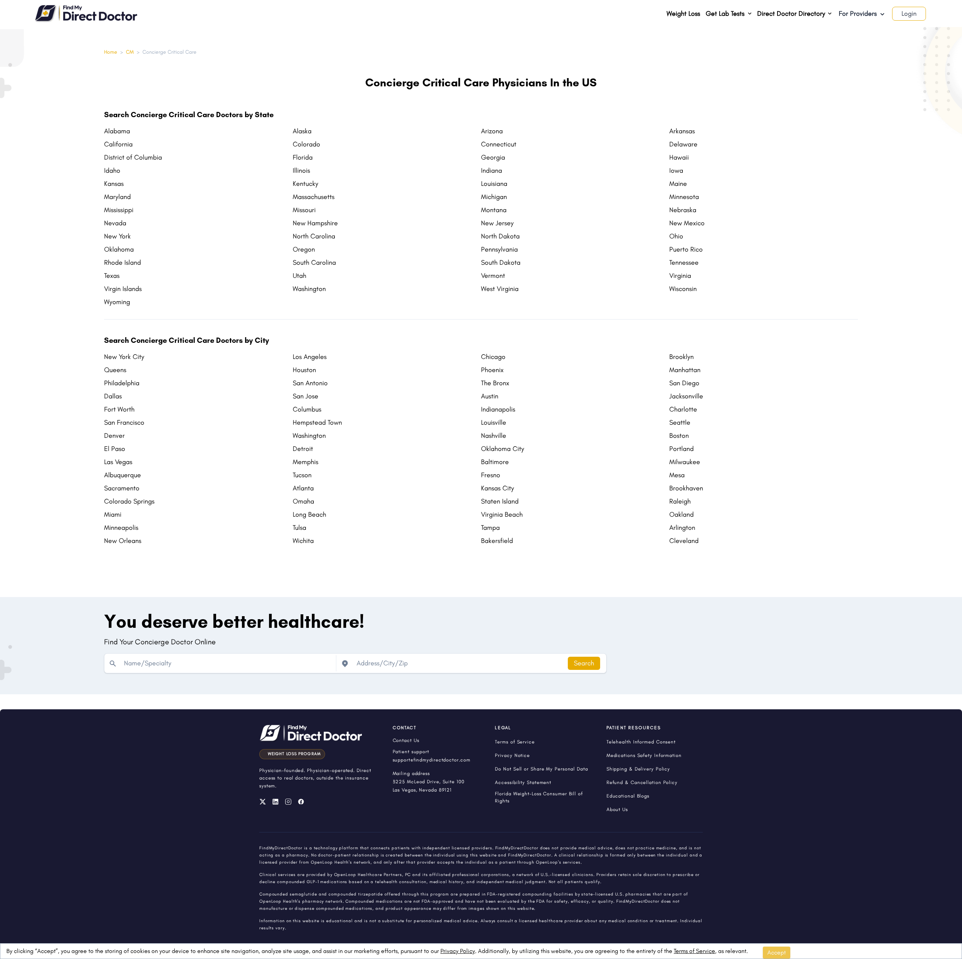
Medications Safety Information (644, 755)
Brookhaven (686, 488)
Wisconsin (683, 289)
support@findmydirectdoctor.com (431, 760)
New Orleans (122, 541)
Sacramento (121, 488)
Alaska (302, 131)
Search (584, 663)
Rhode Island (122, 262)
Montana (494, 210)
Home (110, 52)
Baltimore (495, 462)
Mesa (677, 475)
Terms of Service (694, 950)
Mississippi (118, 210)
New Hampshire (315, 223)
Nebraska (682, 210)
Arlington (682, 527)
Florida (303, 157)
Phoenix (492, 370)
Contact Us (406, 740)
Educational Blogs (628, 796)
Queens (115, 370)
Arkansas (682, 131)
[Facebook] (301, 801)
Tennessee (684, 262)
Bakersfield (497, 541)
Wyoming (117, 302)
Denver (114, 435)
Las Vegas (118, 462)
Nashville (493, 435)
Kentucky (305, 183)
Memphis (305, 462)
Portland (681, 449)
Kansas (114, 183)
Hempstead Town (317, 422)
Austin (489, 396)
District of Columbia (133, 157)
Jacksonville (686, 396)
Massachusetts (313, 197)
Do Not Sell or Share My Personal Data (541, 769)
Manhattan (684, 370)
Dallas (113, 396)
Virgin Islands (123, 289)
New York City (124, 357)
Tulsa (299, 527)
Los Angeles (310, 357)
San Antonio (310, 383)
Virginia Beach (502, 514)
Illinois (301, 170)
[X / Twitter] (262, 801)
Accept (776, 952)
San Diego (684, 383)
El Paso (114, 449)
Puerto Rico (686, 249)
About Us (617, 809)
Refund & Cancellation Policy (642, 782)
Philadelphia (121, 383)
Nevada (115, 223)
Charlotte (683, 409)
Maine (678, 183)
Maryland (117, 197)
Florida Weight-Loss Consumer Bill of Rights (538, 797)
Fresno (490, 475)
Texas (111, 275)
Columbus (307, 409)
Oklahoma (119, 249)
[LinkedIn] (275, 801)
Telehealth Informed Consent (641, 742)
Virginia (680, 275)
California (118, 144)
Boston (679, 435)
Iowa (676, 170)
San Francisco (124, 422)
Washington (309, 289)
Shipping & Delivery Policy (638, 769)
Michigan (494, 197)
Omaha (303, 501)
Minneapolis (121, 527)
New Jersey (497, 223)
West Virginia (500, 289)
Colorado (306, 144)
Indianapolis (498, 409)
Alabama (117, 131)
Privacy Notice (512, 755)
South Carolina (314, 262)
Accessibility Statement (523, 782)
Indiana (491, 170)
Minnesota (684, 197)
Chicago (493, 357)
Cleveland (684, 541)
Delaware (683, 144)
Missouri (304, 210)
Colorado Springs (129, 501)
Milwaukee (684, 462)
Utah (299, 275)
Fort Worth (119, 409)
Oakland (681, 514)
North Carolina (314, 236)
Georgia (493, 157)
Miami (112, 514)
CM (130, 52)
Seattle (679, 422)
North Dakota (500, 236)
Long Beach (309, 514)
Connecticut (498, 144)
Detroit (303, 449)
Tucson (302, 475)
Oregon (304, 249)
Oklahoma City (502, 449)
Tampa (490, 527)
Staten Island (500, 501)
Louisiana (494, 183)
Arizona (492, 131)
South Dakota (500, 262)
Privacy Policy (457, 950)
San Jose (305, 396)
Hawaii (679, 157)
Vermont (493, 275)
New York (117, 236)
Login (909, 13)
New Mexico (687, 223)
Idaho (112, 170)
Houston (304, 370)
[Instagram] (288, 801)
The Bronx (495, 383)
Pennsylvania (499, 249)
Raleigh (680, 501)
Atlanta (303, 488)
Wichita (303, 541)
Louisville (493, 422)
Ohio (676, 236)
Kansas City (497, 488)
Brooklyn (681, 357)
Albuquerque (122, 475)
